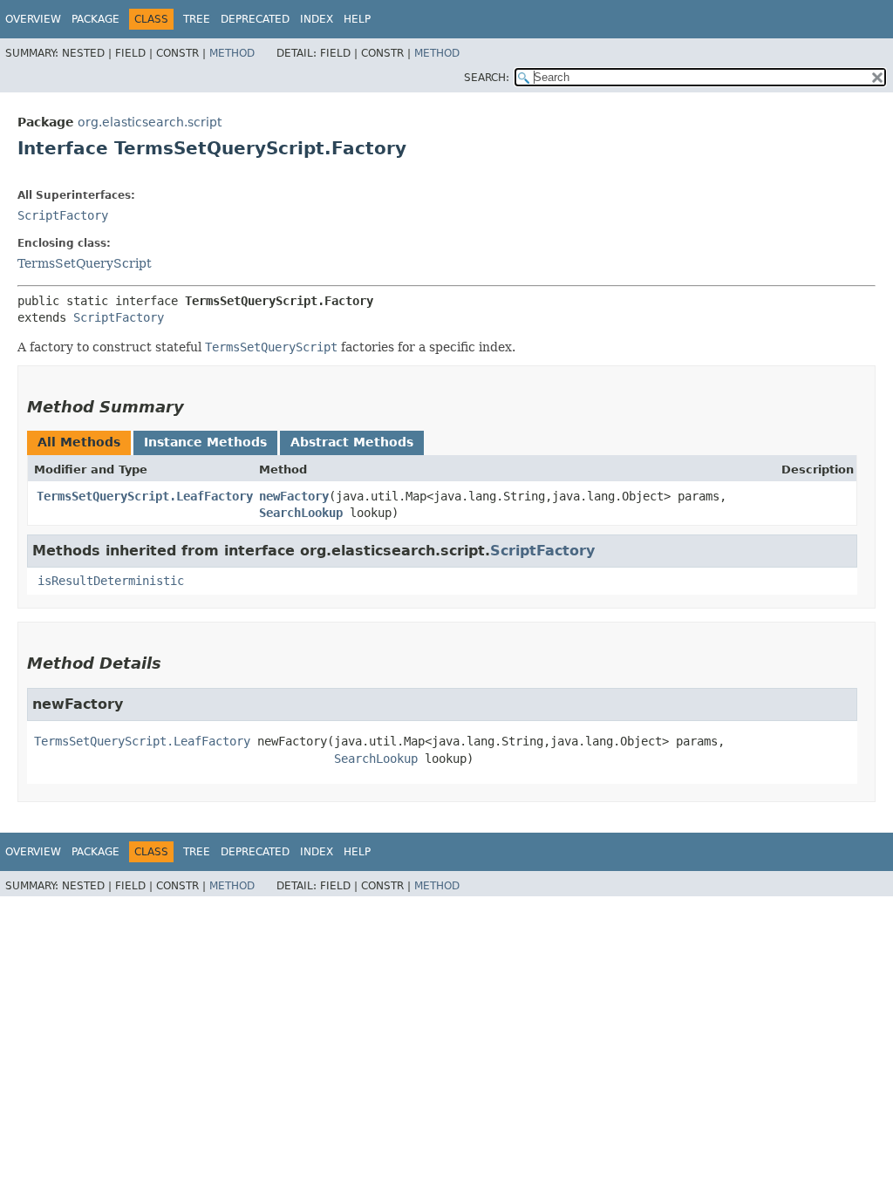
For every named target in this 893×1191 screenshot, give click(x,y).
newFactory (294, 496)
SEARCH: (486, 77)
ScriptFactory (62, 215)
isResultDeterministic (110, 581)
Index (316, 19)
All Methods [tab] (78, 442)
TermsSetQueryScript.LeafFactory (145, 496)
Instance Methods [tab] (205, 442)
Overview (33, 19)
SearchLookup (301, 513)
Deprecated (255, 19)
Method (232, 53)
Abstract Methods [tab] (351, 442)
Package (95, 19)
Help (357, 19)
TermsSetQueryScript (84, 263)
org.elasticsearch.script (150, 122)
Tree (196, 19)
